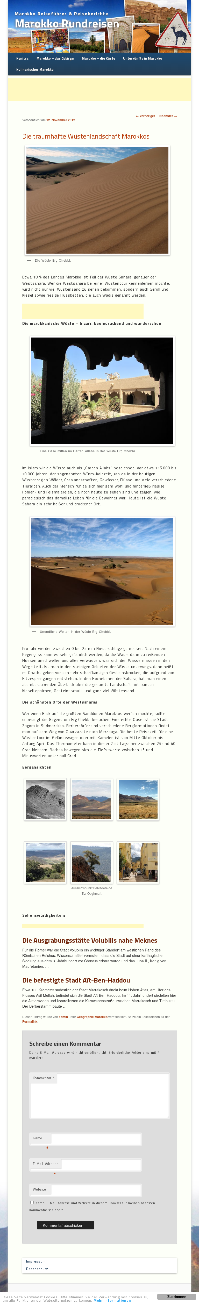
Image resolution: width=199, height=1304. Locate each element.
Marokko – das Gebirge (55, 58)
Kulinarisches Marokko (35, 69)
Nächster (168, 115)
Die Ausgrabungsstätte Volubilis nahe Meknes (89, 940)
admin (63, 1016)
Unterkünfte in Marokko (142, 58)
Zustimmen (176, 1296)
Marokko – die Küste (98, 58)
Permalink (29, 1021)
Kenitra (22, 58)
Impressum (36, 1261)
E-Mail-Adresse (46, 1165)
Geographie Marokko (92, 1016)
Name (40, 1139)
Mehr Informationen (112, 1300)
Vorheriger (145, 115)
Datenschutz (37, 1268)
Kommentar (43, 1077)
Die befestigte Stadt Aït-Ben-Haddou (76, 980)
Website (39, 1189)
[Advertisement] (102, 89)
